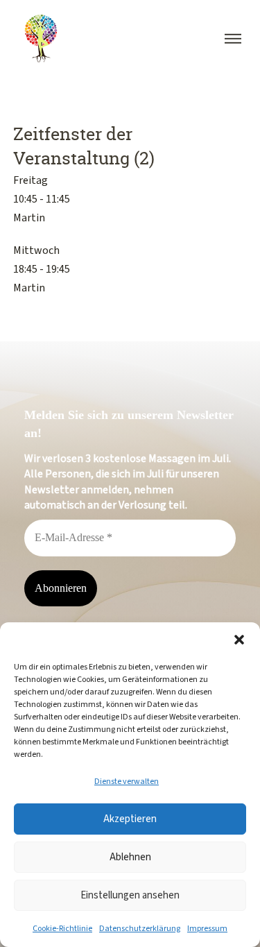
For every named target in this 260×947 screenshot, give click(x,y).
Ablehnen (130, 857)
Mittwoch (36, 250)
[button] (239, 640)
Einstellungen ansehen (130, 895)
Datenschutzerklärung (139, 928)
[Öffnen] (233, 39)
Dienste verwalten (126, 781)
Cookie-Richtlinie (62, 928)
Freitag (30, 180)
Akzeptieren (130, 819)
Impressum (207, 928)
